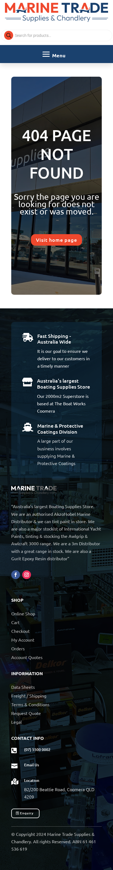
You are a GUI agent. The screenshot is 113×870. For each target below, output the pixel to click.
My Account (22, 639)
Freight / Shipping (28, 695)
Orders (18, 648)
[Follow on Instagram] (26, 574)
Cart (15, 622)
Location (31, 780)
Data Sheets (23, 687)
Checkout (20, 631)
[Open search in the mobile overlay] (56, 35)
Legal (16, 722)
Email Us (31, 764)
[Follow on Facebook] (15, 574)
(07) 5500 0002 (37, 749)
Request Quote (26, 713)
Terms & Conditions (30, 704)
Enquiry (26, 813)
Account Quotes (27, 657)
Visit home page (56, 240)
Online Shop (23, 613)
